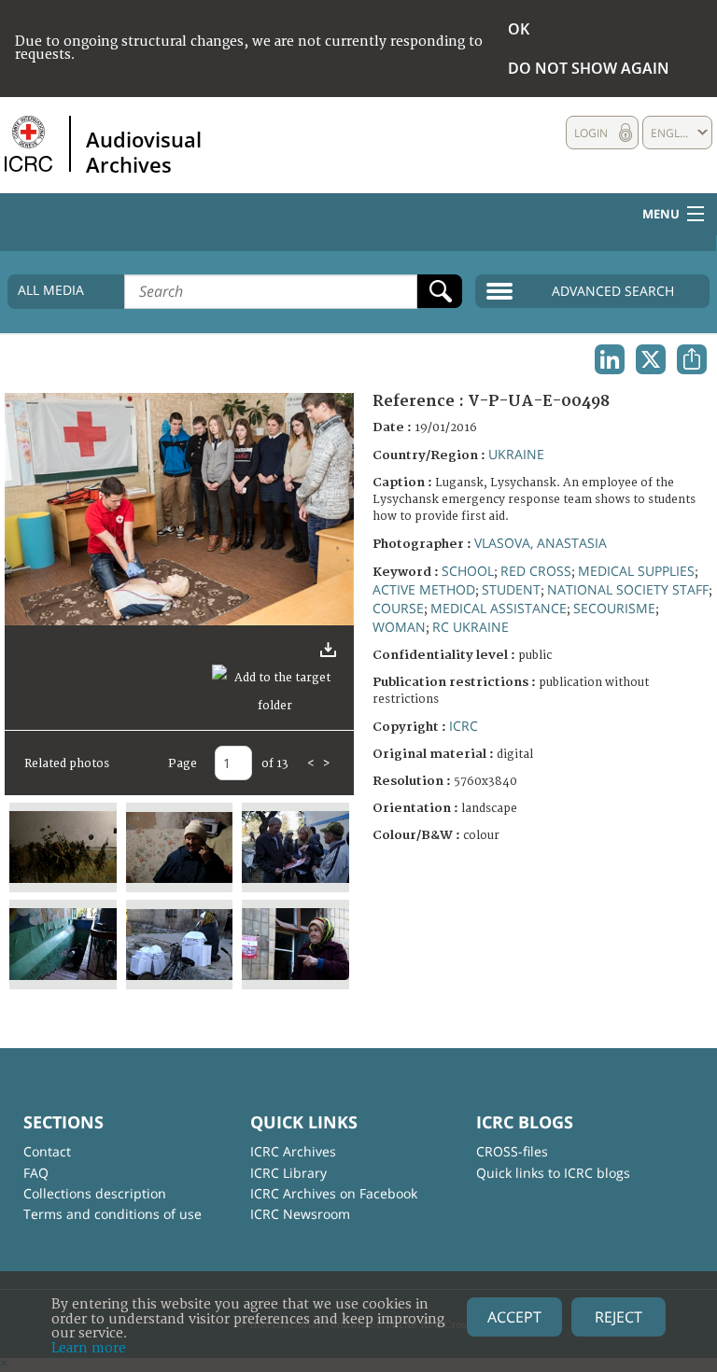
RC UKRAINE (470, 627)
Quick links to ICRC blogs (553, 1173)
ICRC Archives (293, 1151)
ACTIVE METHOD (424, 589)
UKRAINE (516, 454)
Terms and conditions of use (112, 1214)
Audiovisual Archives (144, 151)
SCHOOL (468, 571)
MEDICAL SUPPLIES (636, 571)
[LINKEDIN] (610, 359)
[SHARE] (692, 359)
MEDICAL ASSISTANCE (498, 608)
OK (518, 29)
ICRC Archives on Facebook (333, 1193)
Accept (514, 1317)
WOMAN (399, 627)
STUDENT (511, 589)
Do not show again (588, 68)
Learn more (88, 1348)
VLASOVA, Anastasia (540, 543)
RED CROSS (535, 571)
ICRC (463, 726)
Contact (47, 1151)
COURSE (398, 608)
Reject (618, 1317)
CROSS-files (512, 1151)
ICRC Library (288, 1173)
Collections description (94, 1193)
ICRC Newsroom (300, 1214)
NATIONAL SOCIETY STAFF (628, 589)
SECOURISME (614, 608)
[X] (651, 359)
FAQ (36, 1173)
